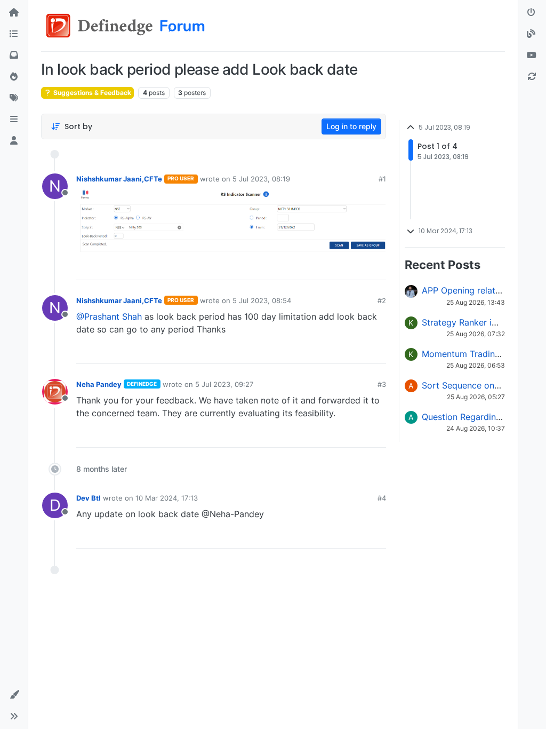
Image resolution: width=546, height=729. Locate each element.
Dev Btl (88, 498)
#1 (382, 179)
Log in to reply (351, 126)
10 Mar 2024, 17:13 (166, 498)
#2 (382, 300)
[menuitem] (301, 267)
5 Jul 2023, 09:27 (224, 384)
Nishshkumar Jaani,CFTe (119, 179)
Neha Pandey (99, 384)
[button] (13, 119)
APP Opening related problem (482, 290)
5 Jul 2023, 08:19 (261, 179)
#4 (382, 498)
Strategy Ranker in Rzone (473, 322)
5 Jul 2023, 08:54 (261, 300)
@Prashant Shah (109, 316)
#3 (382, 384)
